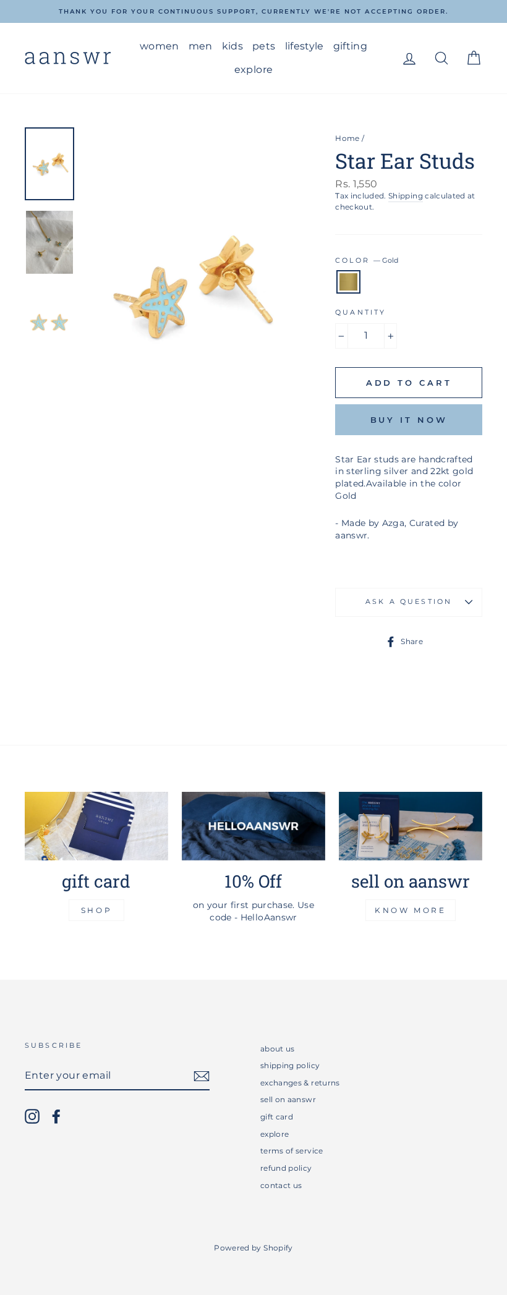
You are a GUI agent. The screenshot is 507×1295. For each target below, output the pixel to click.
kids (232, 46)
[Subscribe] (202, 1076)
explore (253, 69)
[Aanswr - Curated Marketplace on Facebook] (56, 1116)
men (201, 46)
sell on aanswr (288, 1099)
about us (277, 1048)
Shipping (405, 195)
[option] (253, 11)
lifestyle (304, 46)
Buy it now (409, 420)
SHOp (96, 910)
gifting (350, 46)
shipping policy (290, 1065)
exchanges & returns (300, 1082)
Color (366, 261)
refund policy (286, 1168)
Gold (348, 281)
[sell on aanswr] (410, 826)
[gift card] (96, 826)
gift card (276, 1116)
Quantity (360, 312)
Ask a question (408, 602)
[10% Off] (253, 826)
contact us (281, 1185)
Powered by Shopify (253, 1247)
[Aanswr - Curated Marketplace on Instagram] (32, 1116)
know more (410, 910)
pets (263, 46)
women (159, 46)
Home (347, 138)
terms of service (291, 1150)
